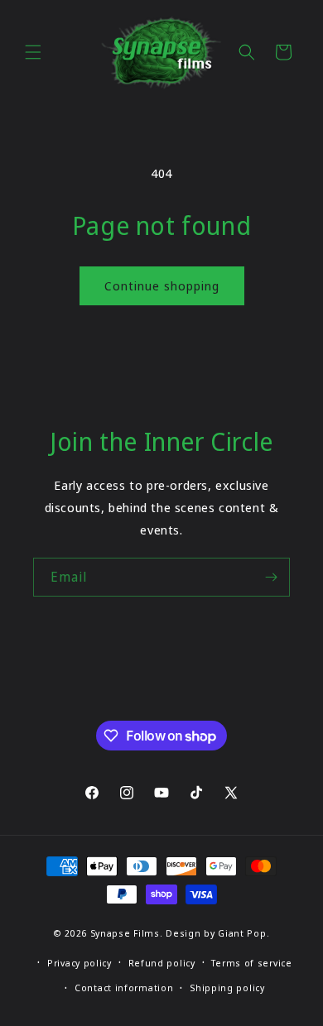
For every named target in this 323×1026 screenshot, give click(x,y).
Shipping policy (227, 987)
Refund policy (161, 962)
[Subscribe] (271, 577)
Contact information (124, 987)
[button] (33, 52)
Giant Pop (242, 933)
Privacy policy (79, 962)
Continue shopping (161, 285)
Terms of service (251, 962)
